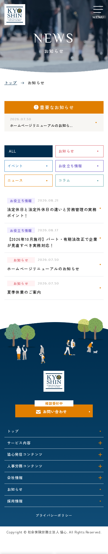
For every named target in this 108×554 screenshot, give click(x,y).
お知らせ (66, 151)
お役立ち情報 (70, 165)
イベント (15, 165)
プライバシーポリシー (54, 515)
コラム (64, 180)
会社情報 (15, 477)
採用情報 (15, 501)
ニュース (15, 180)
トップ (10, 82)
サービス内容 (19, 442)
